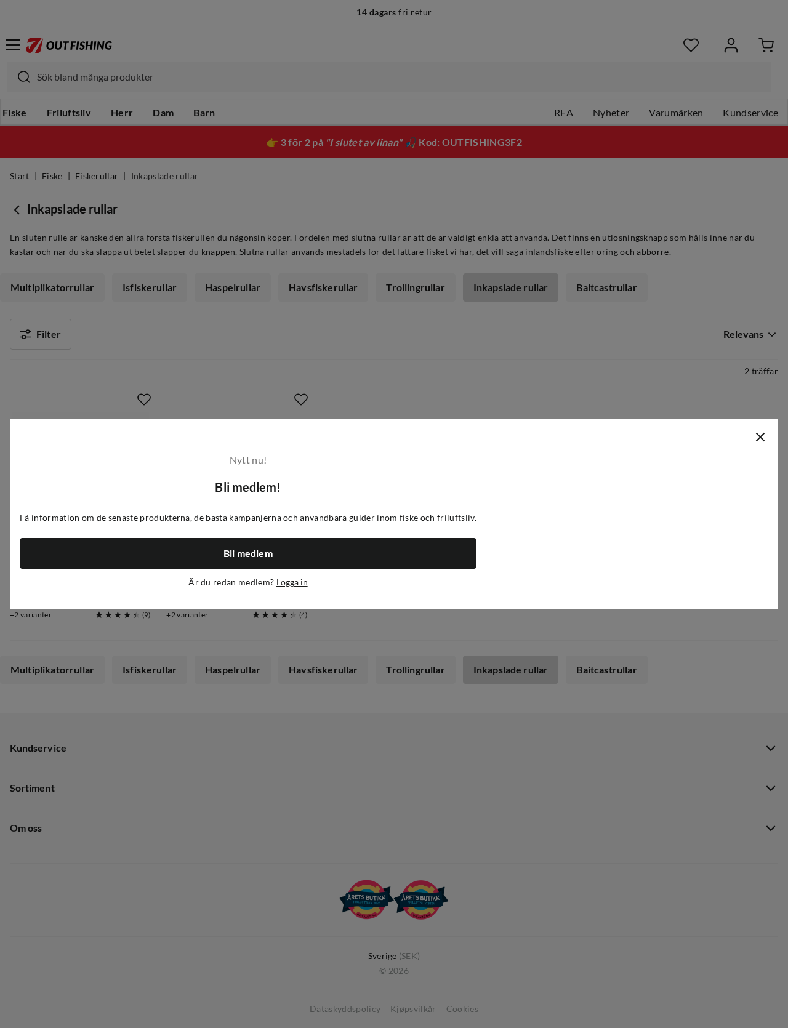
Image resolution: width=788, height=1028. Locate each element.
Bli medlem (248, 553)
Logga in (292, 582)
